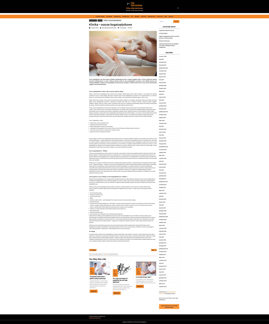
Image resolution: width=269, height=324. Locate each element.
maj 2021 (161, 196)
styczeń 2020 (162, 240)
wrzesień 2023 (163, 114)
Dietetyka (160, 16)
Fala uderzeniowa (134, 8)
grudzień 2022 (162, 140)
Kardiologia (117, 16)
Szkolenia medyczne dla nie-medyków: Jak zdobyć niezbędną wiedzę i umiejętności (169, 45)
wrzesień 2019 (163, 251)
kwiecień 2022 (162, 164)
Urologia (143, 16)
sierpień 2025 (162, 73)
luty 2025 (161, 79)
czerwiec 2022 (162, 158)
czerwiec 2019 (162, 260)
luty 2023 (161, 135)
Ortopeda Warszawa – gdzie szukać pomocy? (98, 277)
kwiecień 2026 (162, 62)
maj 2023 (161, 126)
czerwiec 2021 (162, 193)
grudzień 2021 (162, 175)
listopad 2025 (162, 65)
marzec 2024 (162, 97)
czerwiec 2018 (162, 280)
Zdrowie (137, 16)
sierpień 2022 (162, 152)
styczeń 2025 (162, 82)
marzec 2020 (162, 234)
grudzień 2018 (162, 277)
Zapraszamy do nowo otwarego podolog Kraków (169, 306)
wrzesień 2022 (163, 149)
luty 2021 (161, 205)
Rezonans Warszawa (164, 41)
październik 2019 (163, 248)
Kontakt (171, 16)
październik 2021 (163, 181)
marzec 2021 (162, 202)
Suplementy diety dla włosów (166, 30)
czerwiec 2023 (162, 123)
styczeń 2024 (162, 103)
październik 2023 (163, 111)
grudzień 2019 (162, 242)
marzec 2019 (162, 269)
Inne (166, 16)
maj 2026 (161, 59)
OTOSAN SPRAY (163, 33)
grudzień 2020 (162, 210)
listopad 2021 (162, 178)
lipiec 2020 (162, 225)
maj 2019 (161, 263)
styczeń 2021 (162, 207)
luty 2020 (161, 237)
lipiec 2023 (162, 120)
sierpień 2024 (162, 88)
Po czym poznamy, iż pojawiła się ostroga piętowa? (120, 280)
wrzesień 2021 (163, 184)
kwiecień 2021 (162, 199)
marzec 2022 (162, 167)
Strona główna (100, 16)
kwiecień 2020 (162, 231)
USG (132, 16)
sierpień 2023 (162, 117)
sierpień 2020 (162, 222)
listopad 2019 (162, 245)
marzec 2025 (162, 76)
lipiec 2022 (162, 155)
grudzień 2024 (162, 85)
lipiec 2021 (162, 190)
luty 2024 (161, 100)
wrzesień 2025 (163, 70)
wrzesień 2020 (163, 219)
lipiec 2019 (162, 257)
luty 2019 (161, 272)
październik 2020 (163, 216)
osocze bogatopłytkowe (111, 254)
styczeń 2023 (162, 138)
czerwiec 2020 (162, 228)
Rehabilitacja (152, 16)
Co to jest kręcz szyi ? (143, 277)
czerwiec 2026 (162, 56)
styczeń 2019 (162, 274)
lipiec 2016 (162, 283)
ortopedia (109, 16)
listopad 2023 (162, 108)
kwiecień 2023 (162, 129)
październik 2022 (163, 146)
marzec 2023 (162, 132)
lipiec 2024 (162, 91)
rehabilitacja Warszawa (95, 318)
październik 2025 (163, 68)
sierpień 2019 (162, 254)
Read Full (94, 292)
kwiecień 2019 (162, 266)
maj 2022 (161, 161)
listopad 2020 (162, 213)
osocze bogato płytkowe (97, 254)
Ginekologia (125, 16)
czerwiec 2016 (162, 286)
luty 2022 (161, 170)
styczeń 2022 (162, 173)
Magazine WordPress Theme (130, 322)
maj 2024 (161, 94)
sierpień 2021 (162, 187)
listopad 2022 (162, 143)
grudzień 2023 (162, 105)
